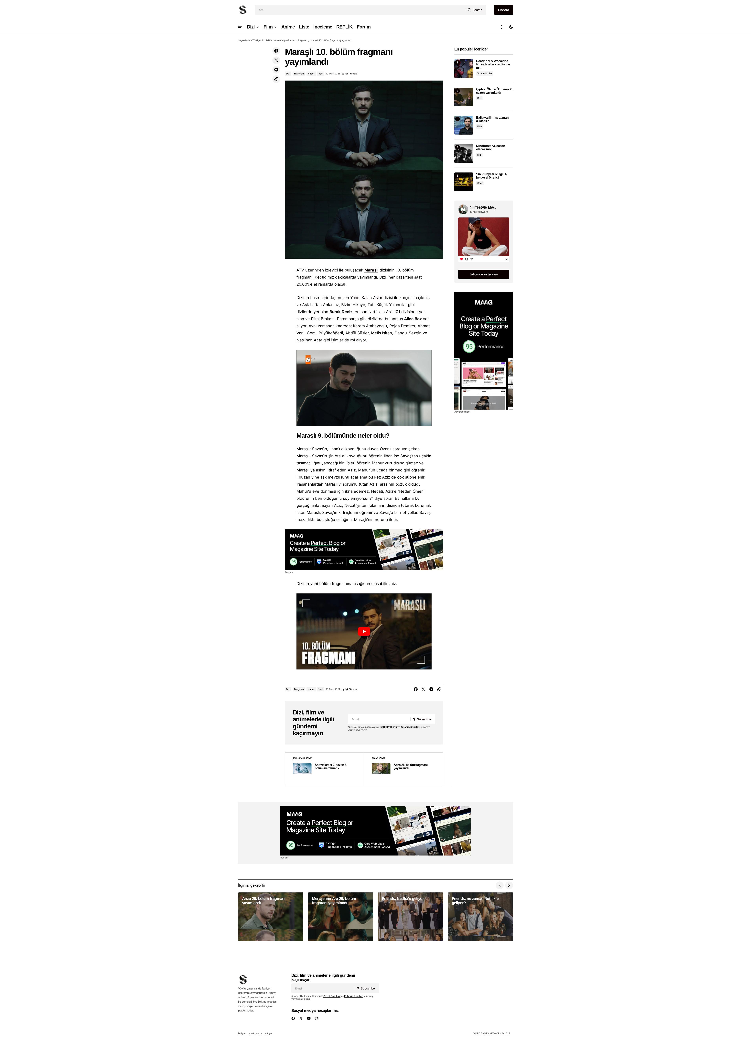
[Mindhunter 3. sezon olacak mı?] (463, 153)
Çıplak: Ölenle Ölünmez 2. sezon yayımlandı (494, 91)
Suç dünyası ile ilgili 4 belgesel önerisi (491, 175)
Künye (268, 1033)
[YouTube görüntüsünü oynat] (364, 631)
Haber (311, 73)
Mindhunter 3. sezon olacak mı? (490, 147)
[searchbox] (360, 10)
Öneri (480, 183)
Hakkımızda (255, 1033)
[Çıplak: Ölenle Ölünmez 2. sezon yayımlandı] (463, 97)
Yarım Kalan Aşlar (366, 297)
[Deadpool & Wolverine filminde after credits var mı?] (463, 68)
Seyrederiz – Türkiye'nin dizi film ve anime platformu (266, 40)
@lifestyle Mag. (483, 207)
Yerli (320, 73)
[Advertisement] (364, 549)
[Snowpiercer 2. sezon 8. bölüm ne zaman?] (324, 769)
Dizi (288, 73)
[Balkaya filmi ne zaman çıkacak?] (463, 125)
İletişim (242, 1033)
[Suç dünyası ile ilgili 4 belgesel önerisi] (463, 181)
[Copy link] (276, 79)
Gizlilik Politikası (388, 726)
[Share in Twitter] (276, 60)
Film (479, 126)
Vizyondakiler (484, 73)
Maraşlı (371, 270)
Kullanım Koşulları (410, 726)
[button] (240, 27)
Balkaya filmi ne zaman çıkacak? (492, 119)
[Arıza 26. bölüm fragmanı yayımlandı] (403, 769)
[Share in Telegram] (276, 69)
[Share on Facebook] (276, 51)
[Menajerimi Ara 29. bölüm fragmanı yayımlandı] (340, 916)
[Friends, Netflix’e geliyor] (410, 916)
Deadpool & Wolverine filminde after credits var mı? (493, 64)
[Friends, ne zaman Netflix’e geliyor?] (480, 916)
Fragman (302, 40)
